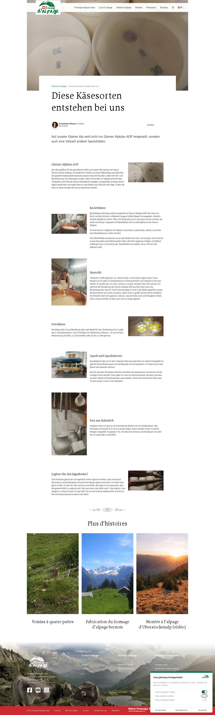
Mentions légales (71, 710)
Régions (85, 668)
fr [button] (181, 7)
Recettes (138, 7)
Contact (86, 710)
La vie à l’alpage (90, 655)
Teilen (151, 125)
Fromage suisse (161, 664)
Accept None (160, 710)
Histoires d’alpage (59, 86)
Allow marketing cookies (165, 700)
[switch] (204, 691)
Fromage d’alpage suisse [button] (84, 7)
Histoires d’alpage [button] (123, 7)
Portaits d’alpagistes (126, 668)
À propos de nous (100, 710)
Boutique (164, 7)
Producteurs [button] (151, 7)
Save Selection (181, 710)
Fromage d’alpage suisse (167, 655)
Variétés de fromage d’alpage (167, 668)
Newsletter (116, 710)
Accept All (202, 710)
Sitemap (57, 710)
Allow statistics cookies (164, 696)
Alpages (85, 664)
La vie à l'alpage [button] (105, 7)
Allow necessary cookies (165, 692)
